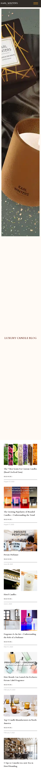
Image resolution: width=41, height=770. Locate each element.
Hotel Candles (10, 594)
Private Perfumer (11, 555)
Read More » (8, 476)
